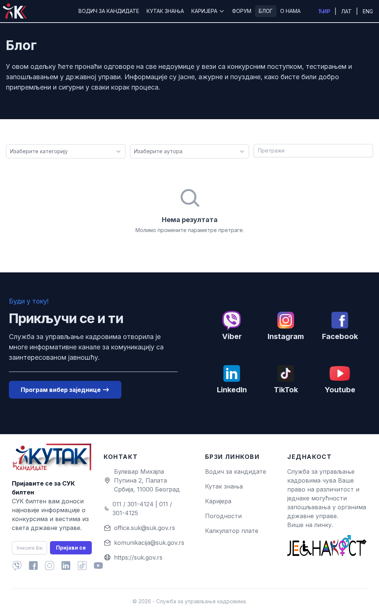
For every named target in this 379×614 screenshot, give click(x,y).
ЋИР (325, 11)
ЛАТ (347, 11)
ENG (368, 11)
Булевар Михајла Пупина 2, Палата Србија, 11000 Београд (147, 480)
